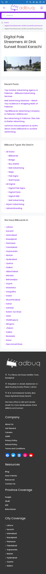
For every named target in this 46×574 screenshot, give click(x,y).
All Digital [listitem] (10, 184)
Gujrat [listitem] (9, 283)
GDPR (7, 436)
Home (6, 23)
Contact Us (10, 484)
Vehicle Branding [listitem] (14, 208)
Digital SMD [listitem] (14, 196)
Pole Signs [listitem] (13, 176)
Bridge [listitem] (12, 160)
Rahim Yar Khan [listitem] (13, 312)
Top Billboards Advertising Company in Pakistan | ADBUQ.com (22, 112)
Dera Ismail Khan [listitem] (14, 344)
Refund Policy (11, 444)
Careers (8, 432)
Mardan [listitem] (10, 275)
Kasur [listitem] (9, 340)
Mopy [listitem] (11, 172)
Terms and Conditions (15, 448)
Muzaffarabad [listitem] (13, 299)
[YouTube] (31, 455)
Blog (7, 471)
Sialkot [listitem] (9, 267)
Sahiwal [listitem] (10, 308)
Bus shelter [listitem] (14, 164)
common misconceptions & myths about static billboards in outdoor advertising (21, 128)
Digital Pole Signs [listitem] (17, 188)
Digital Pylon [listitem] (15, 192)
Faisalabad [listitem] (11, 247)
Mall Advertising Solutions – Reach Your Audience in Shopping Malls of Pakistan (21, 103)
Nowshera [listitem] (11, 287)
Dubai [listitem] (9, 295)
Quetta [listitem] (9, 263)
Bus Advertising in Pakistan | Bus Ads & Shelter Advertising (22, 120)
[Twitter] (13, 455)
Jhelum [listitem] (9, 328)
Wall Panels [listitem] (14, 180)
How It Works (11, 475)
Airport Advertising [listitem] (15, 204)
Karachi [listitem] (9, 231)
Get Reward (10, 428)
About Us (9, 424)
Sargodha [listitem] (11, 291)
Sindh (7, 501)
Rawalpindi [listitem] (11, 239)
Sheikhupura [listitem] (12, 320)
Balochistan (10, 509)
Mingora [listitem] (10, 324)
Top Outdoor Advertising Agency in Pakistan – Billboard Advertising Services (21, 93)
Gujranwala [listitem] (11, 251)
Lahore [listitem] (9, 227)
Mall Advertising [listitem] (16, 168)
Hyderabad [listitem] (11, 259)
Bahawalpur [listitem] (12, 279)
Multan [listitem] (9, 255)
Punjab (8, 497)
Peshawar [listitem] (11, 243)
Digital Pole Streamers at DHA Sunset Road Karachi (23, 26)
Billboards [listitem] (13, 155)
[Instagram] (25, 455)
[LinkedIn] (19, 455)
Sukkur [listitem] (9, 332)
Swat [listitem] (8, 316)
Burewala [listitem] (10, 336)
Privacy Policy (11, 440)
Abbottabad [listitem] (12, 271)
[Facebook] (7, 455)
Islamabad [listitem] (11, 235)
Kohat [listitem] (9, 303)
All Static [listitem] (10, 151)
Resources (10, 480)
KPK (6, 505)
